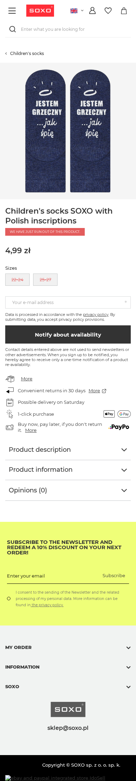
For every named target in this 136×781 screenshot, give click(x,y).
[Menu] (13, 10)
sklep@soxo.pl (68, 727)
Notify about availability (68, 334)
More (26, 378)
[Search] (14, 29)
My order (18, 647)
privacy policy (95, 314)
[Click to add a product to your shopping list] (132, 66)
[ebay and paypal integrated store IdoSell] (55, 778)
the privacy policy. (47, 605)
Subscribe (114, 575)
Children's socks (27, 53)
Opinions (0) (28, 490)
